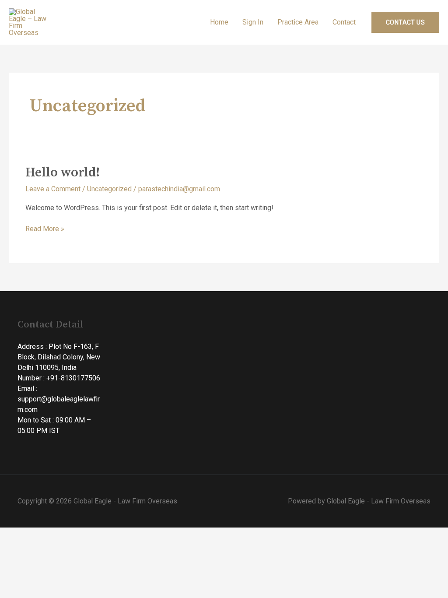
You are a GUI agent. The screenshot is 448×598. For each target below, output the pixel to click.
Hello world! (62, 172)
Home (219, 22)
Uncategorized (109, 189)
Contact (344, 22)
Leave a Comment (52, 189)
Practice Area (297, 22)
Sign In (252, 22)
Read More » (44, 228)
